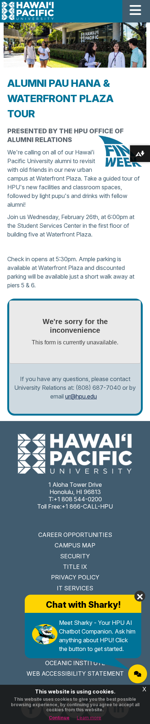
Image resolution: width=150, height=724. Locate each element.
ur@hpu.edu (81, 396)
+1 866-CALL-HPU (87, 506)
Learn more (89, 717)
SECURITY (75, 556)
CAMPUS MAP (75, 545)
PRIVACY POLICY (75, 577)
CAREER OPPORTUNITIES (75, 534)
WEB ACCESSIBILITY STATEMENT (75, 673)
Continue (59, 717)
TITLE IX (75, 566)
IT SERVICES (75, 588)
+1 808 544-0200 (78, 499)
